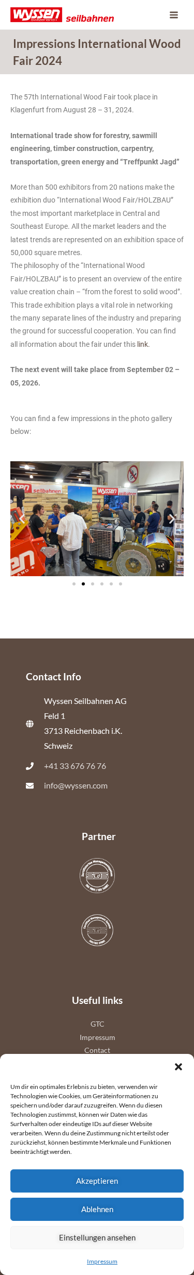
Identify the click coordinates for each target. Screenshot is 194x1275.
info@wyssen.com (76, 785)
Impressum (102, 1261)
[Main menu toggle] (174, 15)
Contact (97, 1050)
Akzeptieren (97, 1180)
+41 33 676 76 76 (75, 765)
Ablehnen (97, 1209)
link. (143, 344)
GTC (98, 1023)
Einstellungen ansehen (97, 1237)
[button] (178, 1067)
